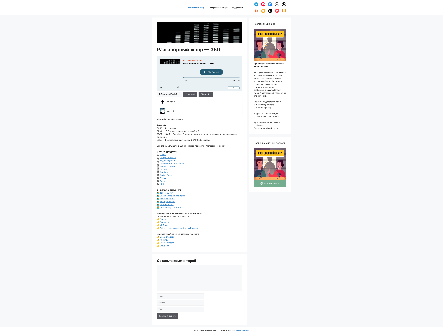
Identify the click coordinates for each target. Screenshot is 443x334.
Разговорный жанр (196, 7)
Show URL (206, 94)
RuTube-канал (167, 204)
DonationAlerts (167, 237)
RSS (162, 184)
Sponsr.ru (164, 222)
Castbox (164, 169)
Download (190, 94)
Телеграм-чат (166, 193)
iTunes (163, 154)
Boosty (163, 219)
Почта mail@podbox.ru (170, 207)
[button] (249, 7)
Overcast (164, 178)
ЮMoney (164, 240)
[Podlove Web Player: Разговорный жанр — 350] (199, 73)
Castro (163, 181)
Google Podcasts (168, 157)
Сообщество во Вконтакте (172, 196)
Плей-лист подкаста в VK (172, 163)
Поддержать (237, 7)
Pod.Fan (164, 172)
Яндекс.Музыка (167, 160)
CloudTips (164, 246)
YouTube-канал (167, 199)
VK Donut (164, 225)
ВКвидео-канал (167, 201)
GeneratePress (242, 330)
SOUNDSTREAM (167, 166)
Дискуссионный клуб (218, 7)
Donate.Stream (167, 243)
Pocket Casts (166, 175)
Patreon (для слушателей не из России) (179, 228)
